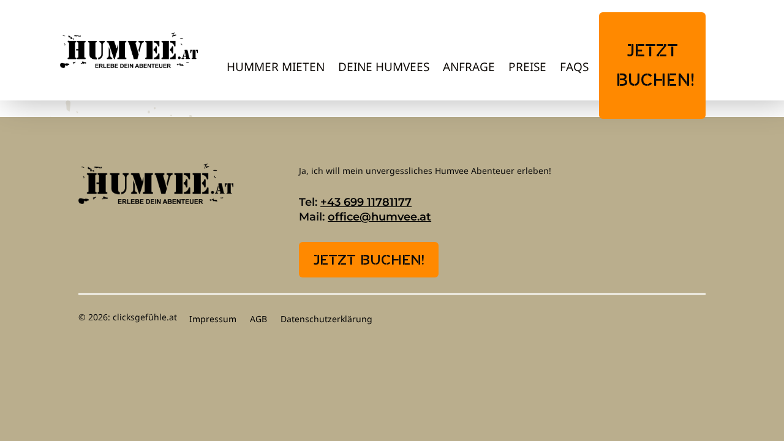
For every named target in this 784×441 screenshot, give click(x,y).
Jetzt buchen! (655, 66)
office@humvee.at (379, 217)
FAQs (574, 68)
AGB (258, 320)
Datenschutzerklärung (326, 320)
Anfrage (469, 68)
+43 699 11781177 (366, 202)
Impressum (212, 320)
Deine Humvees (383, 68)
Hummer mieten (276, 68)
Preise (527, 68)
